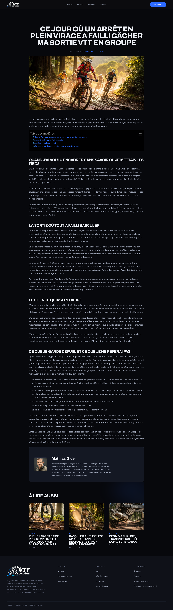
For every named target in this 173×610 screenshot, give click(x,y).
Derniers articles (65, 576)
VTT (97, 571)
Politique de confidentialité (145, 586)
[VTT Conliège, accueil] (34, 4)
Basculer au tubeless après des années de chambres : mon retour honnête (86, 540)
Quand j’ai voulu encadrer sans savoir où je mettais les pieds (60, 137)
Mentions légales (141, 581)
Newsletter (62, 581)
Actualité (101, 51)
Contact (102, 5)
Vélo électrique (102, 576)
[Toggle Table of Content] (139, 134)
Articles (80, 5)
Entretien (100, 581)
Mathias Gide (87, 51)
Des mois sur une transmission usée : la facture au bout (124, 539)
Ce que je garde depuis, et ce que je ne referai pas (57, 146)
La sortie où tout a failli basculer (49, 140)
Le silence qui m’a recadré (46, 143)
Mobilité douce (102, 586)
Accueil (70, 5)
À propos (91, 5)
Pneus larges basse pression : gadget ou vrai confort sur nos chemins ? (44, 540)
